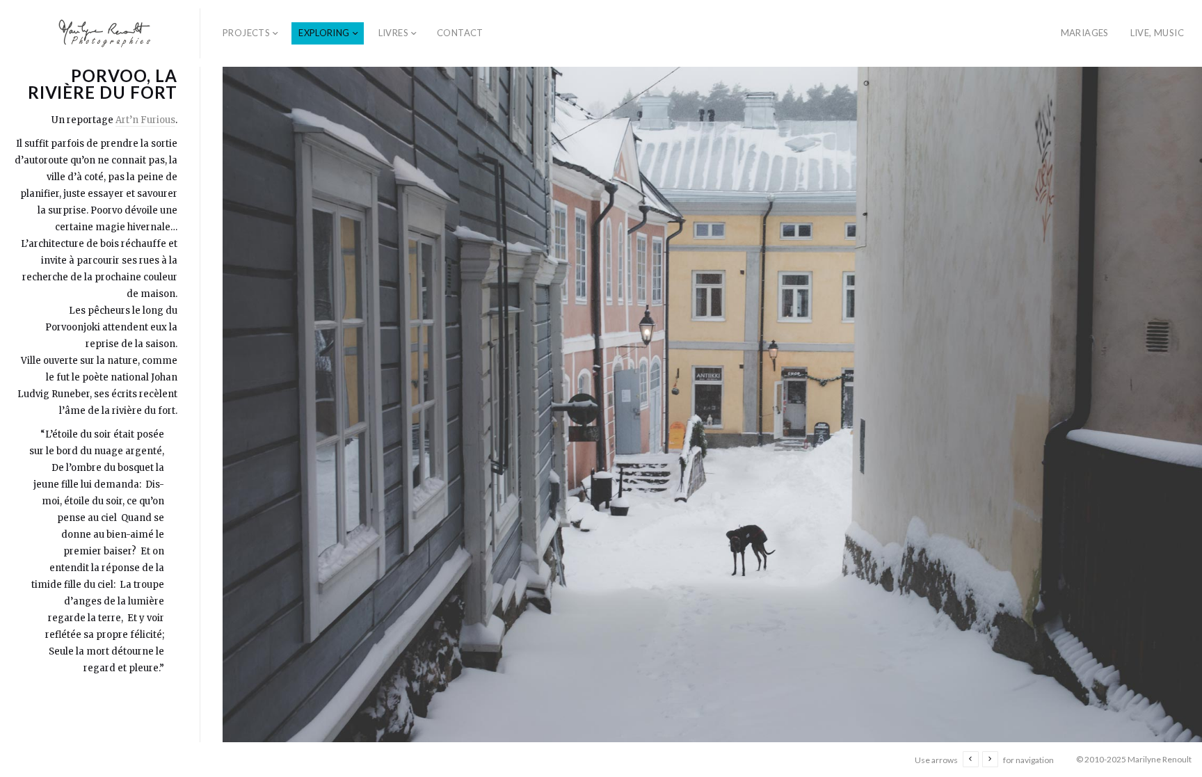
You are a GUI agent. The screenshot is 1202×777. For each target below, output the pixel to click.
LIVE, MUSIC (1157, 32)
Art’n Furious (145, 120)
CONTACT (460, 32)
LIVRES (393, 32)
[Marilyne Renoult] (105, 33)
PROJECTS (246, 32)
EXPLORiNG (324, 32)
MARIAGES (1085, 32)
